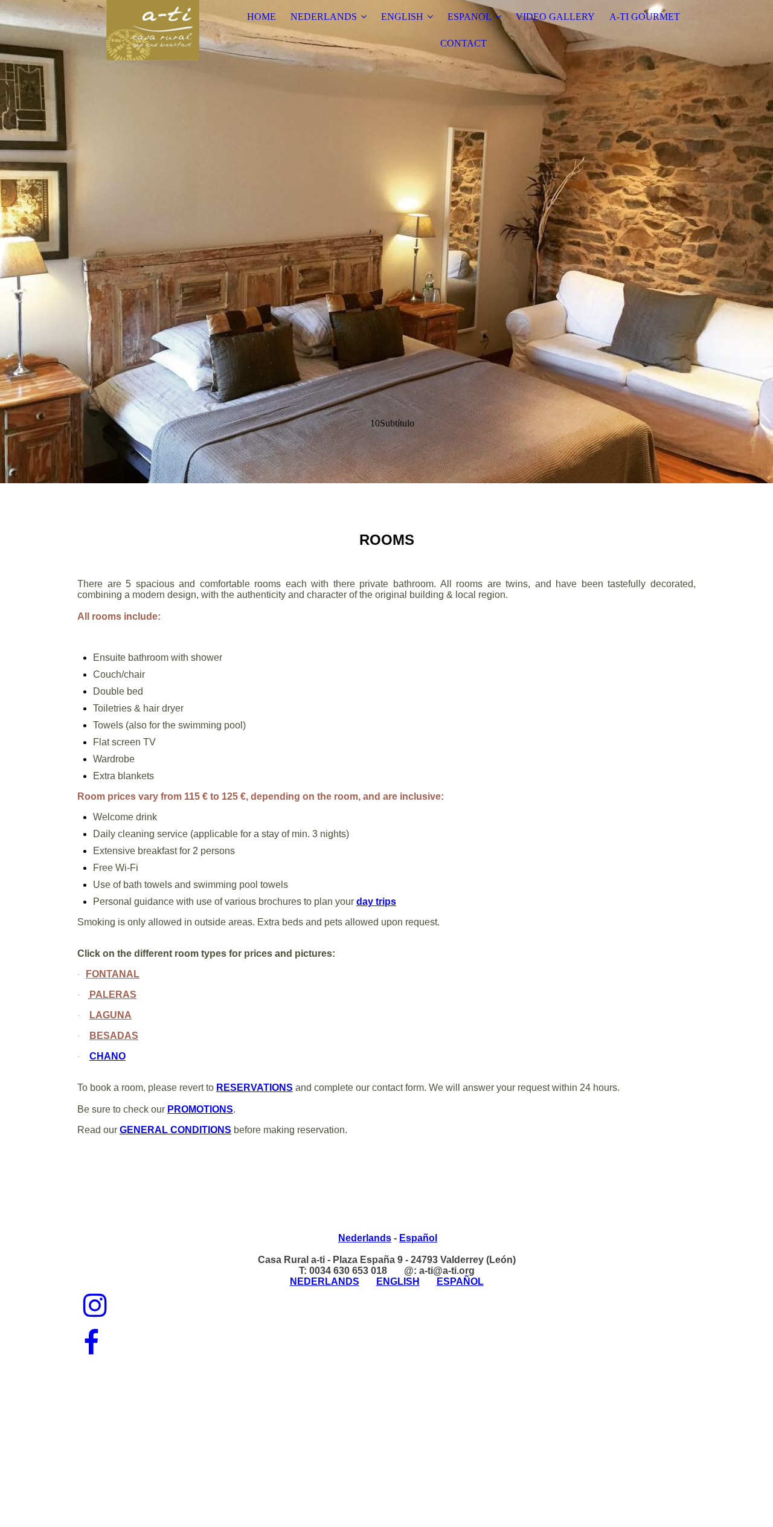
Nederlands (364, 1238)
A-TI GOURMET (644, 16)
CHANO (107, 1056)
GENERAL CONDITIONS (175, 1130)
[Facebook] (91, 1343)
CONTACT (463, 43)
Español (418, 1238)
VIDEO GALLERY (555, 16)
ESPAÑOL (460, 1281)
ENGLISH (402, 16)
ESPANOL (469, 16)
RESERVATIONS (254, 1087)
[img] (152, 30)
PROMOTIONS (200, 1109)
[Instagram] (95, 1306)
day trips (376, 901)
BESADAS (113, 1035)
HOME (261, 16)
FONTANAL (113, 974)
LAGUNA (110, 1015)
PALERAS (112, 994)
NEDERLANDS (323, 16)
